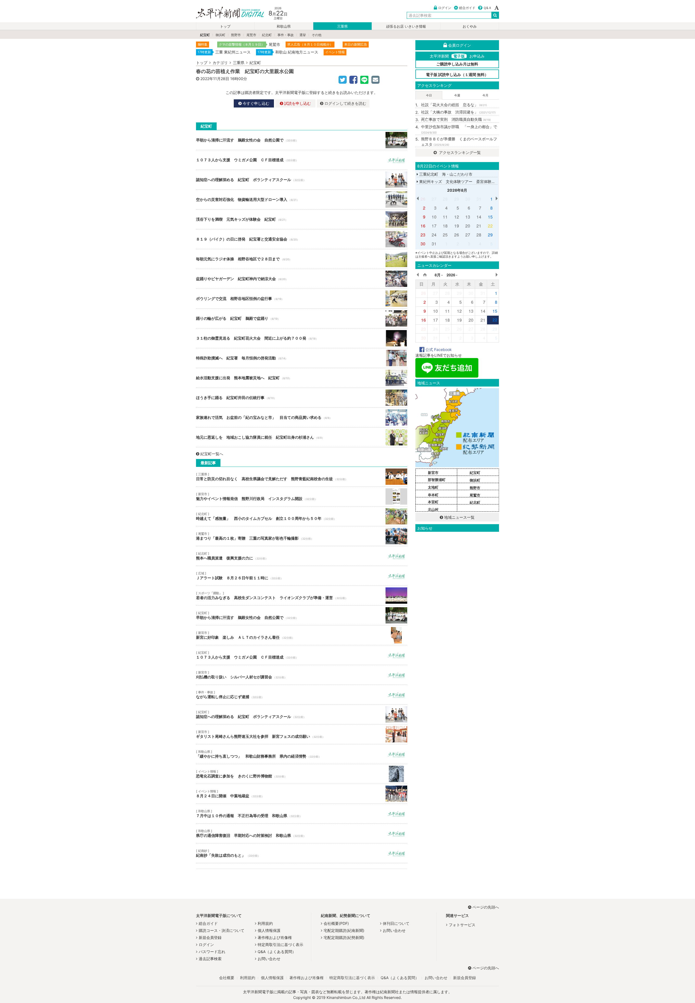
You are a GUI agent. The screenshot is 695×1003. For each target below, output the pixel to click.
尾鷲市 (251, 35)
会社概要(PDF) (336, 923)
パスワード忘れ (212, 951)
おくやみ (470, 26)
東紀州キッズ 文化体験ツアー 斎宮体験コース (460, 181)
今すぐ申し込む (255, 103)
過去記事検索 (210, 958)
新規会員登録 (210, 937)
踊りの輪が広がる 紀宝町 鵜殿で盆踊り (301, 318)
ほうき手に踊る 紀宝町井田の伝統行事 (301, 397)
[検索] (495, 15)
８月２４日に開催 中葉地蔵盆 (301, 793)
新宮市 (433, 472)
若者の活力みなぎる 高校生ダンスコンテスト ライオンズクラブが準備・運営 (301, 595)
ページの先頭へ (485, 907)
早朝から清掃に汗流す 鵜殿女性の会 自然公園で (301, 140)
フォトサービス (462, 924)
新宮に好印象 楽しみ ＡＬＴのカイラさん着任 (301, 635)
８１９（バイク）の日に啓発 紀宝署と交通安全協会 (301, 239)
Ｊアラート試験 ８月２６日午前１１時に (301, 576)
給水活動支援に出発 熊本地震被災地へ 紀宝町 (301, 378)
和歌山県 (284, 26)
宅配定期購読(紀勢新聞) (344, 937)
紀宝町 (205, 35)
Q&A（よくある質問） (277, 951)
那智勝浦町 (437, 479)
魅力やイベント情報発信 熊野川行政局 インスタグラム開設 (301, 496)
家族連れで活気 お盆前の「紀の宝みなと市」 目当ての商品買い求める (301, 417)
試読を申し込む (297, 103)
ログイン (444, 8)
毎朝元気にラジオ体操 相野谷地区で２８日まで (301, 259)
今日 (429, 95)
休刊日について (396, 923)
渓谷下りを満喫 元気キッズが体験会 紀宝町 (301, 219)
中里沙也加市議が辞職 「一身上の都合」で (459, 129)
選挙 (302, 35)
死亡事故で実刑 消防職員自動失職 (456, 119)
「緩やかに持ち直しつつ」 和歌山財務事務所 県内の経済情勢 (301, 754)
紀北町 (267, 35)
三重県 (342, 26)
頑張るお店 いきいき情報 (406, 26)
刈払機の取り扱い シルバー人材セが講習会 (301, 675)
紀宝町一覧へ (211, 453)
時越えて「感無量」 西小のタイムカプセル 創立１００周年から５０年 (301, 516)
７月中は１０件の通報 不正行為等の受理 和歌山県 (301, 813)
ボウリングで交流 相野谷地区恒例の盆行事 (301, 298)
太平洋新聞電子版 (226, 13)
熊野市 (236, 35)
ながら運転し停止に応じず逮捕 (301, 694)
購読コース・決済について (221, 930)
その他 (316, 35)
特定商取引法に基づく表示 (280, 944)
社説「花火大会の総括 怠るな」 (454, 104)
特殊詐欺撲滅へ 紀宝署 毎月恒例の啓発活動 (301, 358)
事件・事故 (285, 35)
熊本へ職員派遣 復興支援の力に (301, 556)
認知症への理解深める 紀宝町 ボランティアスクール (301, 179)
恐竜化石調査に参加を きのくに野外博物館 (301, 774)
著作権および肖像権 (275, 937)
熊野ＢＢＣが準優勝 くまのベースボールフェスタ (459, 142)
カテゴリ (220, 62)
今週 (457, 95)
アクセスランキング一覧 (459, 152)
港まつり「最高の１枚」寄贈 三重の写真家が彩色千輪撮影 (301, 536)
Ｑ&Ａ (487, 8)
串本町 (433, 495)
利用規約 (265, 923)
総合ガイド (467, 8)
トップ (225, 26)
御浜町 (220, 35)
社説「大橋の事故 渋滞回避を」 (458, 112)
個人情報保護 (269, 930)
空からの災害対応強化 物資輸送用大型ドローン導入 (301, 199)
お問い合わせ (269, 958)
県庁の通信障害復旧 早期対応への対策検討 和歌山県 (301, 833)
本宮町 (433, 502)
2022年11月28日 (214, 78)
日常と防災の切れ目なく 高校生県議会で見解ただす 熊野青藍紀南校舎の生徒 (301, 476)
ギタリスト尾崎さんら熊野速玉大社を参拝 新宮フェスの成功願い (301, 734)
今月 (485, 95)
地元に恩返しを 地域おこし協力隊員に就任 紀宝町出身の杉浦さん (301, 437)
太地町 (433, 487)
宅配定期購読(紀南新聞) (344, 930)
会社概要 (226, 977)
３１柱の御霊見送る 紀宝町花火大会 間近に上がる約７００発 (301, 338)
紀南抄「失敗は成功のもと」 (301, 853)
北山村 (433, 509)
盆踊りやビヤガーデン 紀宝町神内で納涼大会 (301, 279)
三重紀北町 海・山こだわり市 (445, 174)
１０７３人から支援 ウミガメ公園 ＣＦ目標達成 (301, 160)
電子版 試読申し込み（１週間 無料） (457, 74)
